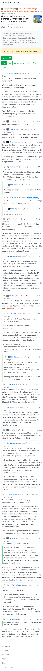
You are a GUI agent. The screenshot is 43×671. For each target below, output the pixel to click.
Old (34, 63)
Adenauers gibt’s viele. (16, 308)
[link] (8, 27)
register (24, 51)
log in (15, 51)
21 (4, 27)
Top (9, 63)
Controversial (19, 63)
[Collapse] (3, 73)
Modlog (5, 650)
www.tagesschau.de (8, 24)
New (29, 63)
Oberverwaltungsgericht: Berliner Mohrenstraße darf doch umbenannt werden (14, 19)
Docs (4, 659)
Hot (4, 63)
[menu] (39, 2)
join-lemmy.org (7, 667)
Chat (4, 68)
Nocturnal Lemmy (10, 2)
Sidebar (6, 58)
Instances (5, 655)
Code (4, 663)
